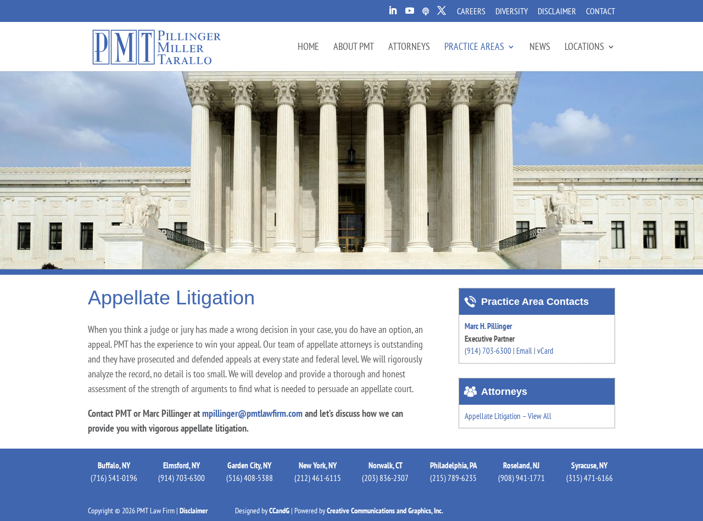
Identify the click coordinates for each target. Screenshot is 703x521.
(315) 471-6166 (589, 478)
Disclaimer (194, 511)
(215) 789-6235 (453, 478)
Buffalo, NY (114, 465)
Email (524, 351)
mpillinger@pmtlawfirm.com (252, 413)
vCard (545, 351)
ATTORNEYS (409, 48)
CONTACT (600, 11)
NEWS (539, 48)
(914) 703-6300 (488, 351)
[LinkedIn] (392, 13)
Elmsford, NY (181, 465)
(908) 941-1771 (521, 478)
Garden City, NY (249, 465)
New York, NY (318, 465)
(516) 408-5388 (249, 478)
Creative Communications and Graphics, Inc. (385, 511)
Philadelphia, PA (453, 465)
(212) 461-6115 (317, 478)
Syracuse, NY (589, 465)
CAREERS (471, 11)
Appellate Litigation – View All (508, 416)
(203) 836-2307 (385, 478)
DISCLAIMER (557, 11)
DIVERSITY (511, 11)
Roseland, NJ (521, 465)
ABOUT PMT (353, 48)
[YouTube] (409, 13)
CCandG (279, 511)
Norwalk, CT (386, 465)
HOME (308, 48)
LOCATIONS (584, 48)
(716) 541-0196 (114, 478)
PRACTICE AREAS (474, 48)
